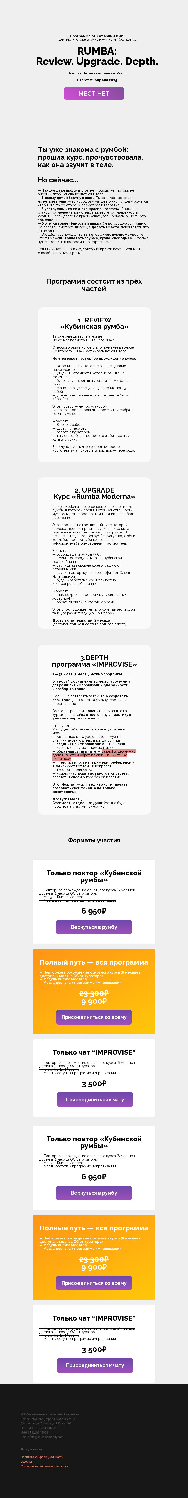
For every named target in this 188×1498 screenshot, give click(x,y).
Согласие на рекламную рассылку (44, 1466)
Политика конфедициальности (42, 1457)
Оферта (26, 1461)
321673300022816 (46, 1428)
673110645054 (38, 1432)
